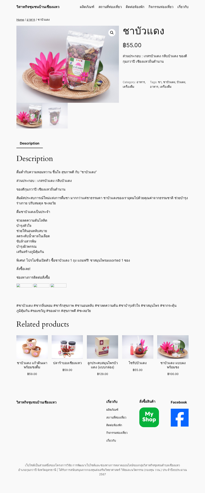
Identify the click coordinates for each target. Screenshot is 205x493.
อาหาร (31, 19)
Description (29, 143)
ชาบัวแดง (169, 82)
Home (20, 19)
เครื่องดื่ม (128, 86)
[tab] (29, 143)
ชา (160, 82)
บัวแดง (181, 82)
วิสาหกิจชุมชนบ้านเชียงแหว (37, 7)
